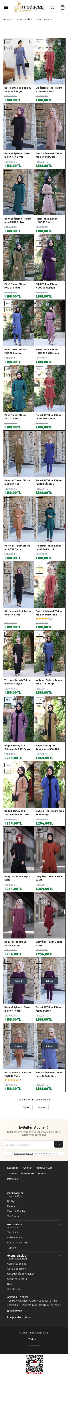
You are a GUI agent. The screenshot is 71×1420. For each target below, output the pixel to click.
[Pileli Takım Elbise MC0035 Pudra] (50, 192)
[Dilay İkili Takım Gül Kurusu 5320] (18, 915)
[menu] (6, 7)
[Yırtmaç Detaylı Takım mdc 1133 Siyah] (18, 653)
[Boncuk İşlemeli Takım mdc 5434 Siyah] (18, 126)
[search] (52, 7)
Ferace (11, 1206)
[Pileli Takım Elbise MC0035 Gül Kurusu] (50, 323)
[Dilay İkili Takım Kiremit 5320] (50, 850)
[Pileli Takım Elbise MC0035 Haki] (18, 257)
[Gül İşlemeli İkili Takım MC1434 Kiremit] (50, 61)
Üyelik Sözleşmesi (17, 1263)
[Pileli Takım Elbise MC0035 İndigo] (18, 323)
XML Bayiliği (13, 1288)
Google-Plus (44, 1168)
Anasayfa (12, 1227)
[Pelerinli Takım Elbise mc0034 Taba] (18, 519)
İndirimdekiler (14, 1237)
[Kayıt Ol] (58, 1144)
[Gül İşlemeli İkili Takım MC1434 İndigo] (18, 61)
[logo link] (29, 7)
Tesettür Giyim (15, 1196)
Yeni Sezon (13, 1216)
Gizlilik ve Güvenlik (17, 1278)
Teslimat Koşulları (17, 1258)
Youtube (12, 1173)
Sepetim (12, 1247)
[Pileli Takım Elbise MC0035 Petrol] (18, 388)
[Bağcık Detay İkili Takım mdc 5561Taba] (18, 784)
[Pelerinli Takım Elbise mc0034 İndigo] (50, 454)
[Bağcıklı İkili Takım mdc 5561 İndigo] (50, 784)
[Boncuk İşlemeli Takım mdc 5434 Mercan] (50, 584)
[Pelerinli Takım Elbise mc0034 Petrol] (50, 519)
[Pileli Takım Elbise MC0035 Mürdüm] (50, 257)
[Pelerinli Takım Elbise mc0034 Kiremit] (50, 388)
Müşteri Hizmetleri (17, 1242)
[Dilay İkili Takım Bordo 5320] (50, 915)
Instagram (27, 1173)
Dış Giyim (12, 1201)
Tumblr (42, 1173)
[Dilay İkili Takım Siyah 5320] (18, 850)
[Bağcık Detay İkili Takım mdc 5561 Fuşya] (18, 719)
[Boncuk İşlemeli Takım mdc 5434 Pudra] (50, 126)
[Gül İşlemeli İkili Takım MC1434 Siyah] (18, 584)
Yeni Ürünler (13, 1232)
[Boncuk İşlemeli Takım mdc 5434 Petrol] (18, 192)
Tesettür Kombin (16, 1211)
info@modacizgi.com (19, 1317)
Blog (9, 1283)
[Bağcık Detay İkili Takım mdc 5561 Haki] (50, 719)
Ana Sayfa (7, 19)
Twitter (27, 1168)
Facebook (12, 1168)
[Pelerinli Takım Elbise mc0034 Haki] (18, 454)
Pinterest (13, 1178)
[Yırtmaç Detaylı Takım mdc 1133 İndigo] (50, 653)
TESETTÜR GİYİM (24, 19)
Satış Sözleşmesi (16, 1268)
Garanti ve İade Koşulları (20, 1273)
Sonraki (42, 1107)
